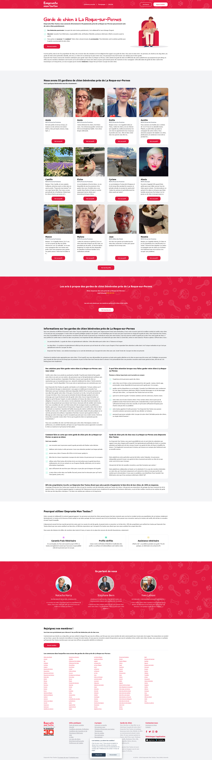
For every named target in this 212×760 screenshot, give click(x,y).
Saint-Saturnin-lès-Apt (124, 700)
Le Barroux (96, 669)
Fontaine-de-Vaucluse (74, 683)
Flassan (70, 681)
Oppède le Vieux (98, 708)
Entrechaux (71, 677)
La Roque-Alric (97, 663)
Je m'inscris (146, 4)
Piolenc (121, 663)
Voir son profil (58, 141)
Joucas (70, 696)
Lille (137, 739)
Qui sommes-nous (100, 727)
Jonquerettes (72, 695)
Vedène (146, 687)
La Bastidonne (72, 700)
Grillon (70, 693)
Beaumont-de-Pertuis (48, 673)
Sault (145, 657)
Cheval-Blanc (72, 665)
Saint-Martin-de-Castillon (124, 693)
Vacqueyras (147, 679)
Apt (44, 661)
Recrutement (98, 737)
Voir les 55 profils (106, 267)
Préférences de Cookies (76, 743)
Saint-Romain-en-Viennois (125, 696)
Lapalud (96, 661)
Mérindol (96, 691)
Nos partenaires (99, 735)
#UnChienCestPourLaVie (76, 741)
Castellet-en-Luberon (48, 708)
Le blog (71, 737)
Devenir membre (51, 645)
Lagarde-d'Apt (72, 704)
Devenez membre (52, 46)
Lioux (95, 675)
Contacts (148, 727)
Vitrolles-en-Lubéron (149, 702)
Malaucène (96, 683)
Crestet (70, 669)
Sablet (120, 681)
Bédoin (45, 679)
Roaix (120, 675)
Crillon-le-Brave (72, 671)
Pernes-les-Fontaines (124, 657)
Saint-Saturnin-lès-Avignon (125, 702)
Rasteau (121, 671)
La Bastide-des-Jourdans (74, 698)
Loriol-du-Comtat (98, 679)
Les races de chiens (74, 739)
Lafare (70, 702)
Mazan (95, 687)
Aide (70, 735)
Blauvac (45, 681)
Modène (96, 695)
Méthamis (96, 693)
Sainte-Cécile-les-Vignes (124, 685)
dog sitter (133, 725)
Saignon (121, 683)
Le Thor (96, 673)
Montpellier (123, 741)
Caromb (45, 702)
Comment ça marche (89, 4)
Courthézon (71, 667)
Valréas (146, 683)
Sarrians (121, 708)
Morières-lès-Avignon (99, 702)
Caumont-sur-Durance (74, 657)
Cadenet (46, 696)
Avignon (45, 667)
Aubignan (46, 663)
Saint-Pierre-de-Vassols (124, 695)
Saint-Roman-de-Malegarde (125, 698)
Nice (133, 739)
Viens (145, 693)
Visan (145, 700)
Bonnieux (46, 685)
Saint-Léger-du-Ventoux (124, 689)
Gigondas (71, 685)
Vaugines (146, 685)
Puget (120, 665)
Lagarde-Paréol (72, 706)
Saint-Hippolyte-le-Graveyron (125, 687)
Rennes (134, 741)
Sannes (120, 706)
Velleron (146, 689)
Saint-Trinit (121, 704)
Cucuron (71, 673)
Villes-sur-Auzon (148, 696)
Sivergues (146, 667)
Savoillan (146, 661)
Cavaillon (71, 659)
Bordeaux (129, 739)
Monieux (96, 698)
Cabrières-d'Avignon (48, 695)
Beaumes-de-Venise (48, 669)
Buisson (45, 689)
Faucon (70, 679)
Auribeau (46, 665)
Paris (129, 737)
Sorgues (146, 669)
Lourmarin (96, 681)
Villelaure (146, 695)
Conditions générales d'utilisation (79, 729)
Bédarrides (46, 677)
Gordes (70, 687)
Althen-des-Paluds (48, 657)
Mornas (95, 706)
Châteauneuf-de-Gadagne (75, 661)
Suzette (146, 671)
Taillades (146, 673)
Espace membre (160, 4)
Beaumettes (46, 671)
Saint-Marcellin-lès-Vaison (125, 691)
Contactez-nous (74, 757)
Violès (145, 698)
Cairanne (46, 698)
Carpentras (46, 704)
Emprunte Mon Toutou (126, 729)
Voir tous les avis (106, 310)
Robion (120, 677)
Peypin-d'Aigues (122, 661)
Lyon (132, 737)
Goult (70, 689)
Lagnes (70, 708)
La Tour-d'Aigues (98, 665)
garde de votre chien (134, 727)
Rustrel (121, 679)
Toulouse (137, 737)
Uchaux (146, 677)
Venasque (146, 691)
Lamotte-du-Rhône (98, 659)
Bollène (45, 683)
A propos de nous (63, 757)
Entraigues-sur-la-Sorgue (74, 675)
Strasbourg (123, 743)
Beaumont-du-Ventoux (49, 675)
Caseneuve (46, 706)
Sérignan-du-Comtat (149, 665)
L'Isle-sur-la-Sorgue (98, 677)
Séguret (146, 663)
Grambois (71, 691)
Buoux (45, 691)
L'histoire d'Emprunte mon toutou (104, 729)
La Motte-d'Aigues (98, 657)
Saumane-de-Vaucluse (149, 659)
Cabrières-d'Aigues (48, 693)
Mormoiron (96, 704)
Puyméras (121, 667)
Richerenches (122, 673)
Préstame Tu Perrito (126, 751)
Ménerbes (96, 689)
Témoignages (101, 4)
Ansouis (45, 659)
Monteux (96, 700)
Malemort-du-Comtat (99, 685)
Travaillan (146, 675)
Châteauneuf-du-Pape (74, 663)
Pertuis (120, 659)
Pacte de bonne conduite (76, 725)
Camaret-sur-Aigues (48, 700)
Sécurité (110, 4)
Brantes (45, 687)
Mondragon (96, 696)
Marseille (122, 739)
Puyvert (121, 669)
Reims (129, 741)
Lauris (95, 667)
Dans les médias (99, 733)
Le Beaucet (96, 671)
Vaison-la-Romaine (148, 681)
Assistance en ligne (151, 725)
